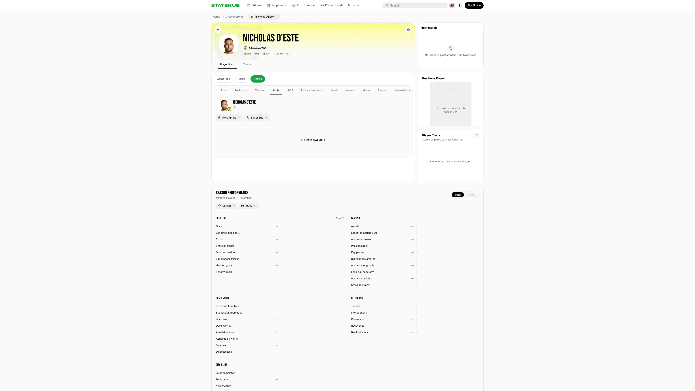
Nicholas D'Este (244, 102)
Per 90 (471, 194)
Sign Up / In (474, 5)
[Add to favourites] (408, 29)
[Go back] (217, 29)
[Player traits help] (477, 135)
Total (458, 194)
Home (216, 16)
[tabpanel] (313, 121)
